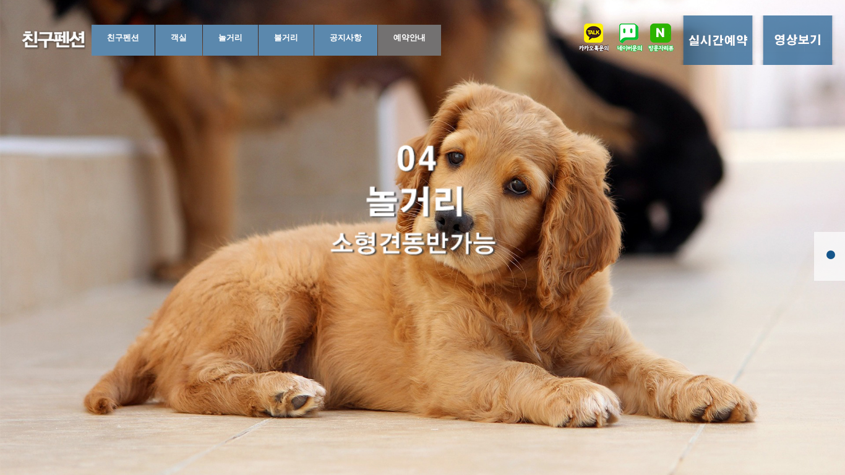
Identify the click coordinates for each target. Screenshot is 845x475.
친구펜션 (123, 37)
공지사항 (346, 37)
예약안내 (409, 37)
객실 (179, 37)
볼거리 (286, 37)
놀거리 (230, 37)
